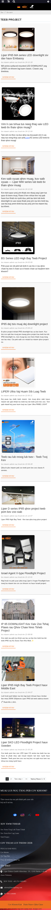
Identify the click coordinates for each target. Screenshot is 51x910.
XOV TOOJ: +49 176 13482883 (15, 881)
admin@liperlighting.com (13, 887)
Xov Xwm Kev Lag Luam (9, 833)
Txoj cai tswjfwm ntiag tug (10, 860)
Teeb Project (4, 837)
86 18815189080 (10, 894)
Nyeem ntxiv (8, 77)
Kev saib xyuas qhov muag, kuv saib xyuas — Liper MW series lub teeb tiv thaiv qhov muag (23, 182)
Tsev (1, 12)
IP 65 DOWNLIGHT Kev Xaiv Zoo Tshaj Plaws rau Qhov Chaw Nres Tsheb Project (25, 627)
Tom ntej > (18, 779)
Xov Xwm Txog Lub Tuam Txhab (12, 830)
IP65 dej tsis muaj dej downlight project (24, 324)
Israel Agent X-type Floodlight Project (23, 573)
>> (26, 779)
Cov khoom (4, 852)
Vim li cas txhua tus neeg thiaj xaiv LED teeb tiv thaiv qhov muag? (24, 126)
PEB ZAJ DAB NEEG (8, 849)
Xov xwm (10, 12)
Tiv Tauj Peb (5, 856)
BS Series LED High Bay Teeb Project (24, 258)
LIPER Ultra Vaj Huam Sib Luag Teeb (23, 391)
